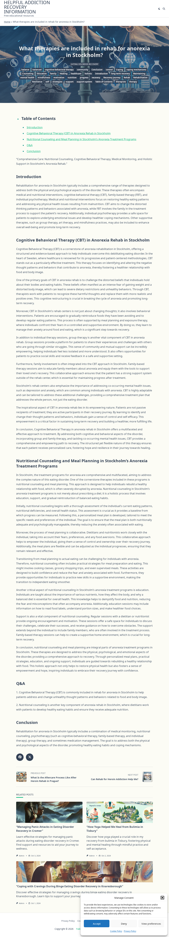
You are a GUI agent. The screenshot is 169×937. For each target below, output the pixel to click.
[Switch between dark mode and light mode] (159, 8)
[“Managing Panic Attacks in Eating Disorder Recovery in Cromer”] (49, 812)
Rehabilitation (140, 77)
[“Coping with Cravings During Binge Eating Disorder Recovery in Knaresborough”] (84, 871)
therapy (133, 81)
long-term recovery (120, 73)
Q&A (30, 145)
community (82, 69)
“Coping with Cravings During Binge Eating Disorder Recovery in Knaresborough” (69, 886)
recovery (96, 77)
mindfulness (44, 77)
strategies (57, 81)
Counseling (28, 73)
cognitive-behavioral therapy (59, 69)
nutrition (72, 77)
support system (84, 81)
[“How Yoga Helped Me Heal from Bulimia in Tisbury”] (119, 812)
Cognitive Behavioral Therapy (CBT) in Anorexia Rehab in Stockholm (69, 133)
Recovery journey (111, 77)
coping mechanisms (136, 69)
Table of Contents (104, 81)
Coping (119, 69)
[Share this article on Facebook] (20, 757)
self (47, 81)
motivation (58, 77)
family (53, 73)
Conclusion (97, 69)
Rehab (127, 77)
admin (21, 856)
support (69, 81)
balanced (37, 69)
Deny (124, 923)
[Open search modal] (164, 8)
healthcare (76, 73)
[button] (162, 897)
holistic (88, 73)
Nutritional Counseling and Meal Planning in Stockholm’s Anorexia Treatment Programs (81, 139)
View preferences (151, 923)
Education (42, 73)
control (109, 69)
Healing (64, 73)
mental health (27, 77)
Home (7, 21)
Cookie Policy (116, 931)
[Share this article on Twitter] (29, 757)
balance (25, 69)
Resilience (37, 81)
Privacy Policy (130, 931)
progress (84, 77)
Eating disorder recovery (84, 64)
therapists (121, 81)
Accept (97, 923)
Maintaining (139, 73)
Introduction (101, 73)
